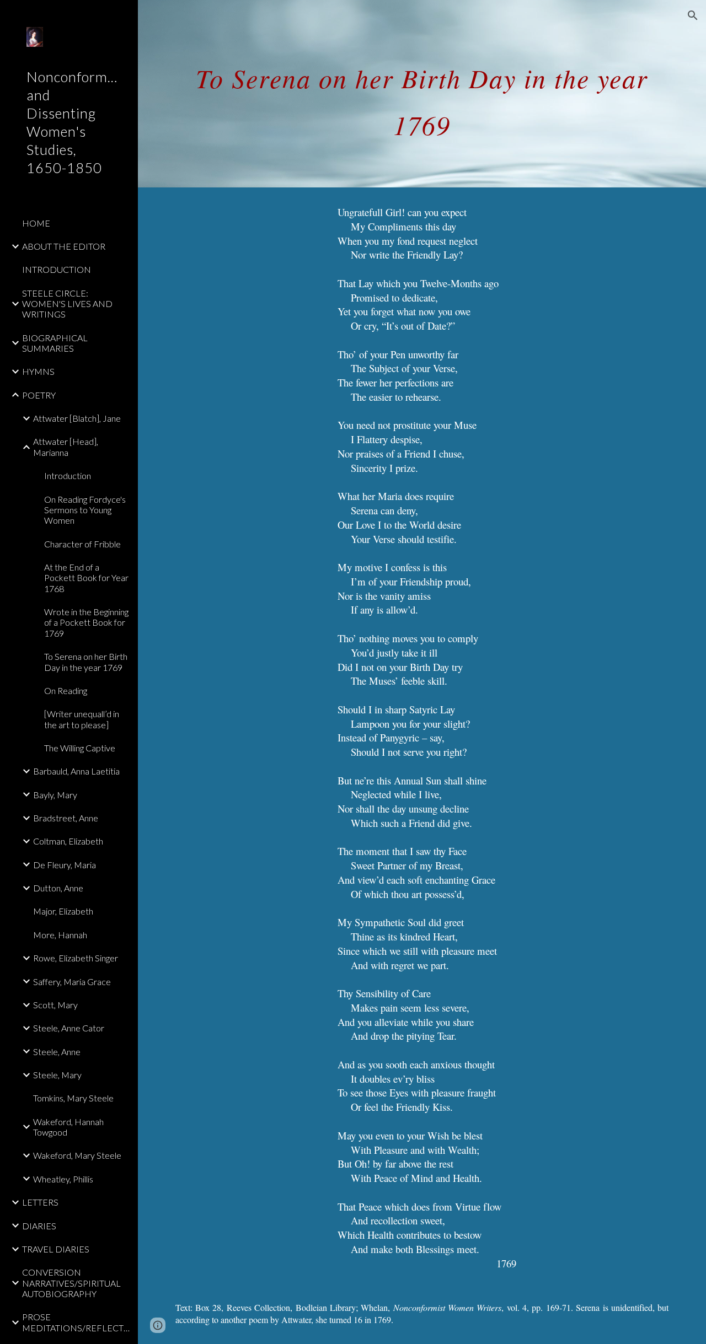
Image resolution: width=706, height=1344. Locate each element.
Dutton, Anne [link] (58, 888)
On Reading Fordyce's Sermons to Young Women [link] (85, 510)
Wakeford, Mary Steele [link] (77, 1155)
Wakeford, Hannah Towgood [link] (68, 1126)
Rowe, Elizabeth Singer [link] (75, 958)
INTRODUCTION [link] (56, 269)
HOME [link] (36, 223)
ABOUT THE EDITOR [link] (63, 246)
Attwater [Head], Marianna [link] (65, 446)
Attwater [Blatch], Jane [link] (77, 418)
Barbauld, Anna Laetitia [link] (76, 771)
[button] (693, 15)
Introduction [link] (67, 475)
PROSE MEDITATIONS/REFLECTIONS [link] (76, 1321)
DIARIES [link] (39, 1226)
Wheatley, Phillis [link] (63, 1179)
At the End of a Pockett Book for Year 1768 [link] (86, 578)
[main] (422, 94)
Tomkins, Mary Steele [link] (73, 1098)
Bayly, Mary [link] (55, 794)
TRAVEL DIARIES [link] (55, 1249)
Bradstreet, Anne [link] (65, 818)
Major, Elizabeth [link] (63, 911)
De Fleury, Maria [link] (64, 864)
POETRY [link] (39, 395)
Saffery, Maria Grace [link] (72, 981)
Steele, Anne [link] (57, 1051)
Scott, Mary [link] (55, 1004)
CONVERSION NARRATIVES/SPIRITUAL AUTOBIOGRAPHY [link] (71, 1283)
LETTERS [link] (40, 1202)
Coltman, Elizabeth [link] (68, 841)
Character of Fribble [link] (82, 544)
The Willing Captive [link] (79, 748)
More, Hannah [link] (60, 934)
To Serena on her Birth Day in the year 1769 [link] (85, 661)
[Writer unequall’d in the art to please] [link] (81, 718)
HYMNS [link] (38, 371)
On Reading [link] (65, 690)
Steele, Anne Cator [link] (68, 1028)
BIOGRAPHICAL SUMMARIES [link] (55, 342)
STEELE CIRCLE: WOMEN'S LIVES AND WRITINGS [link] (67, 304)
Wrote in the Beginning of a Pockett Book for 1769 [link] (86, 622)
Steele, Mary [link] (57, 1074)
